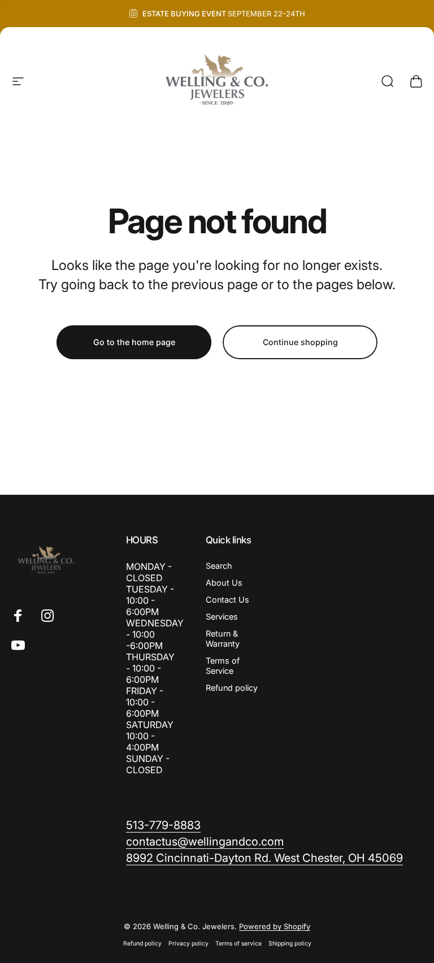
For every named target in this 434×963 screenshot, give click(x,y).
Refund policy (232, 687)
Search (219, 565)
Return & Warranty (223, 638)
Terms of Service (223, 666)
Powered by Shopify (274, 926)
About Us (224, 582)
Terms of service (238, 943)
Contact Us (227, 599)
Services (222, 616)
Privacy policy (188, 943)
